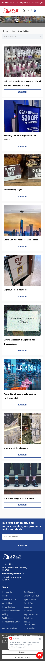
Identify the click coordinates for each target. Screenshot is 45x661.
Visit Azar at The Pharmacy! (16, 448)
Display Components (11, 611)
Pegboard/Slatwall (31, 614)
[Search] (23, 10)
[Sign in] (28, 11)
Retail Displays (8, 607)
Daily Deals (28, 618)
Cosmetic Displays (31, 596)
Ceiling (5, 614)
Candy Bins (7, 603)
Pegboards (7, 592)
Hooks (5, 596)
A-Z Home (28, 611)
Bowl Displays (29, 592)
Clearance (28, 607)
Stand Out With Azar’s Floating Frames (21, 240)
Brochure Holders (9, 599)
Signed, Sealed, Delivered (15, 290)
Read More (22, 92)
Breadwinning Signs (13, 190)
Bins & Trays (29, 603)
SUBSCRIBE (22, 545)
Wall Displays (7, 618)
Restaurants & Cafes (11, 622)
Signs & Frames (30, 599)
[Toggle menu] (39, 11)
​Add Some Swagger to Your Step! (19, 498)
